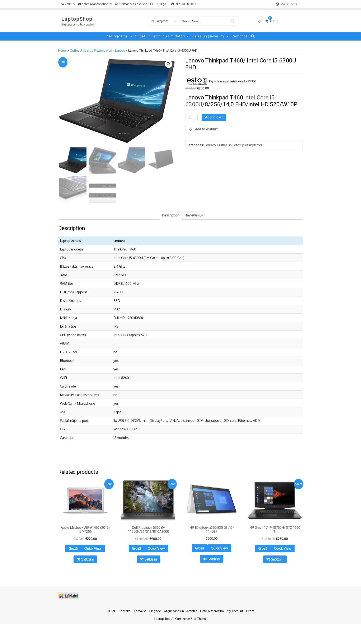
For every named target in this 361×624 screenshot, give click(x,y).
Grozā (73, 548)
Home (62, 50)
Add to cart (213, 117)
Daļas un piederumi (208, 36)
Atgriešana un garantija (180, 611)
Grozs (250, 611)
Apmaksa (139, 611)
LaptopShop (77, 19)
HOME (111, 611)
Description (170, 215)
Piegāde (155, 611)
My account (235, 611)
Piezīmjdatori (117, 36)
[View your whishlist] (260, 21)
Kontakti (125, 611)
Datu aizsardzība (212, 611)
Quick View (93, 548)
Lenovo (120, 50)
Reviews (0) (194, 215)
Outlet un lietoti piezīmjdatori (160, 36)
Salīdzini (87, 559)
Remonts (239, 36)
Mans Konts (289, 4)
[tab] (171, 215)
